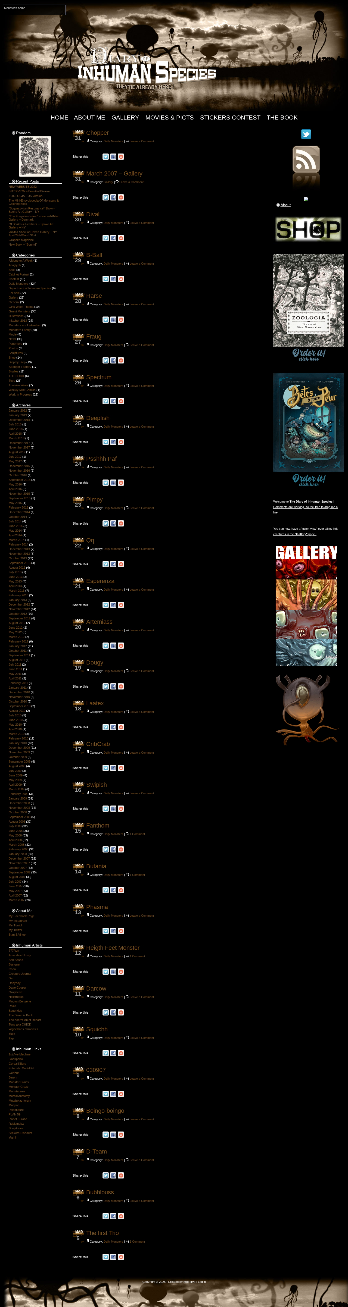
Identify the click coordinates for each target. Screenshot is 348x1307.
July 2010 (15, 715)
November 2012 (19, 609)
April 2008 (15, 840)
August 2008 (17, 821)
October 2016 (18, 475)
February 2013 (18, 595)
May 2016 (15, 484)
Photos (13, 348)
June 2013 (16, 576)
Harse (94, 295)
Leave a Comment (142, 141)
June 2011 (15, 669)
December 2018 (19, 419)
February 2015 (18, 507)
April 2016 (15, 489)
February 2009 (18, 793)
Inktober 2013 (18, 320)
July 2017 (15, 456)
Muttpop (14, 1105)
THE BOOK (16, 376)
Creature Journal (20, 973)
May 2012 (15, 632)
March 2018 (16, 438)
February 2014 (18, 544)
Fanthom (97, 825)
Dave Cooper (17, 987)
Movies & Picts (169, 117)
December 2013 (19, 549)
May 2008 (15, 835)
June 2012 (16, 627)
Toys (12, 380)
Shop (12, 357)
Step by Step (17, 362)
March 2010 (16, 733)
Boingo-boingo (105, 1110)
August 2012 (17, 623)
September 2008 (19, 817)
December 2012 (19, 604)
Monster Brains (19, 1082)
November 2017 (19, 447)
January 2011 (18, 687)
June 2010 (16, 720)
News (12, 339)
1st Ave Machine (19, 1054)
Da (11, 978)
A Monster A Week (21, 260)
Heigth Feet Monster (112, 947)
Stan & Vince (17, 934)
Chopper (97, 132)
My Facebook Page (22, 916)
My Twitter (15, 930)
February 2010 (18, 738)
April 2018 (15, 433)
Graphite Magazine (21, 240)
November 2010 (19, 696)
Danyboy (15, 983)
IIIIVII (192, 1281)
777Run (14, 950)
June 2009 (16, 775)
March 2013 (16, 590)
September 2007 (19, 872)
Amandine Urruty (20, 955)
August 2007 (17, 877)
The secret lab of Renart (25, 1019)
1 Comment (137, 834)
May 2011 (15, 673)
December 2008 (19, 803)
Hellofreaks (16, 996)
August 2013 (17, 567)
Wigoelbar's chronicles (23, 1029)
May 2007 (15, 890)
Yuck (12, 1033)
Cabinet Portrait (19, 274)
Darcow (96, 988)
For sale (14, 292)
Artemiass (99, 621)
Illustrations (16, 316)
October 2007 (18, 867)
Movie (13, 334)
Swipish (96, 784)
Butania (96, 866)
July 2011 (15, 664)
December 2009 (19, 747)
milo (186, 1281)
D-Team (96, 1151)
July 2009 (15, 770)
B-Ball (94, 255)
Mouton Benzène (20, 1001)
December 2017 (19, 442)
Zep (11, 1038)
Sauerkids (15, 1010)
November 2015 (19, 493)
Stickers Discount (20, 1132)
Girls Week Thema (21, 306)
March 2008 (16, 844)
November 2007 (19, 863)
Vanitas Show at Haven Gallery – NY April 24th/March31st (33, 233)
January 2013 (18, 599)
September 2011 (19, 655)
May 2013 (15, 581)
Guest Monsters (19, 311)
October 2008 (18, 812)
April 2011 (15, 678)
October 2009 (18, 757)
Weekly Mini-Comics (22, 389)
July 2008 (15, 826)
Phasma (97, 907)
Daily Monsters (19, 283)
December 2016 (19, 466)
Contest (14, 279)
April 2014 (15, 535)
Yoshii (12, 1137)
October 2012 (18, 613)
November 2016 (19, 470)
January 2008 (18, 853)
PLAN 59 (14, 1114)
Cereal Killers (17, 1063)
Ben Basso (16, 959)
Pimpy (94, 499)
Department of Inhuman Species (30, 288)
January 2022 (18, 410)
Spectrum (98, 377)
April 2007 (15, 895)
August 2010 (17, 710)
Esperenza (100, 581)
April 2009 (15, 784)
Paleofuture (16, 1109)
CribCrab (98, 744)
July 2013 (15, 572)
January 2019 (18, 415)
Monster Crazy (19, 1086)
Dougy (94, 662)
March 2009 (16, 789)
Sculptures (16, 353)
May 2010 (15, 724)
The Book (282, 117)
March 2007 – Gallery (114, 173)
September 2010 (19, 706)
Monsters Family (20, 329)
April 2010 (15, 729)
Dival (93, 214)
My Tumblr (16, 925)
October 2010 (18, 701)
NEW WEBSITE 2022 (23, 186)
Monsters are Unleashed (25, 325)
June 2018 (16, 429)
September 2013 (19, 563)
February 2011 (18, 683)
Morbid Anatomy (19, 1096)
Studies (13, 371)
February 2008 (18, 849)
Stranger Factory (20, 366)
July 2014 (15, 521)
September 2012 (19, 618)
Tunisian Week (18, 385)
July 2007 (15, 881)
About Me (89, 117)
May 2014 (15, 530)
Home (60, 117)
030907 (96, 1070)
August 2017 (17, 452)
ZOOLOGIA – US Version (25, 196)
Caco (12, 969)
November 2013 (19, 553)
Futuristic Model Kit (21, 1068)
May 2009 (15, 780)
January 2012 (18, 646)
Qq (90, 540)
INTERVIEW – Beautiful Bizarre (29, 191)
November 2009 (19, 752)
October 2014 (18, 516)
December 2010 (19, 692)
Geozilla (14, 1072)
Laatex (95, 703)
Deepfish (98, 418)
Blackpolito (16, 1059)
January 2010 (18, 743)
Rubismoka (16, 1123)
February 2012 (18, 641)
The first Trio (102, 1233)
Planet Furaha (18, 1119)
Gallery (125, 117)
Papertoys (15, 343)
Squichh (97, 1029)
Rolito (12, 1006)
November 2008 (19, 807)
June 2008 (16, 830)
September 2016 (19, 479)
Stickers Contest (230, 117)
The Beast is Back (21, 1015)
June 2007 (16, 886)
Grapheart (15, 992)
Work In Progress (20, 394)
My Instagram (18, 920)
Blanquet (14, 964)
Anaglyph (15, 265)
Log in (202, 1281)
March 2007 (16, 900)
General (14, 302)
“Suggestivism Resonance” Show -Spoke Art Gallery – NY (32, 210)
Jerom (13, 1077)
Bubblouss (100, 1192)
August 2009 (17, 766)
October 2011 (18, 650)
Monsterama (17, 1091)
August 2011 (17, 660)
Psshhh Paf (101, 458)
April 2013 (15, 586)
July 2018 (15, 424)
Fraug (93, 336)
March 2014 (16, 539)
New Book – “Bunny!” (23, 244)
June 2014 (16, 526)
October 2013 (18, 558)
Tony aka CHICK (20, 1024)
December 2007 (19, 858)
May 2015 (15, 502)
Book (12, 269)
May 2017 (15, 461)
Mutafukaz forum (20, 1100)
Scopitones (16, 1128)
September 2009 (19, 761)
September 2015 (19, 498)
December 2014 (19, 512)
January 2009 (18, 798)
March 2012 (16, 636)
